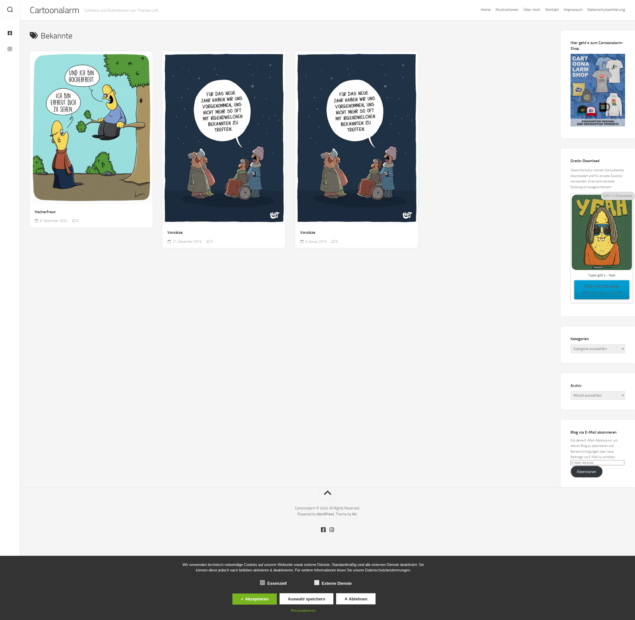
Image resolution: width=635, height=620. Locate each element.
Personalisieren (303, 610)
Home (486, 9)
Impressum (573, 9)
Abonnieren (586, 471)
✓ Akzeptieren (255, 599)
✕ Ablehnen (355, 599)
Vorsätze (175, 232)
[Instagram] (10, 49)
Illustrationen (507, 9)
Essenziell (276, 583)
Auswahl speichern (306, 599)
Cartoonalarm (54, 10)
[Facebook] (10, 33)
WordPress (325, 514)
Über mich (531, 9)
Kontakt (552, 9)
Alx (354, 514)
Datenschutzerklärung (606, 9)
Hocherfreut (45, 211)
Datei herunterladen (602, 289)
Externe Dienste (337, 583)
